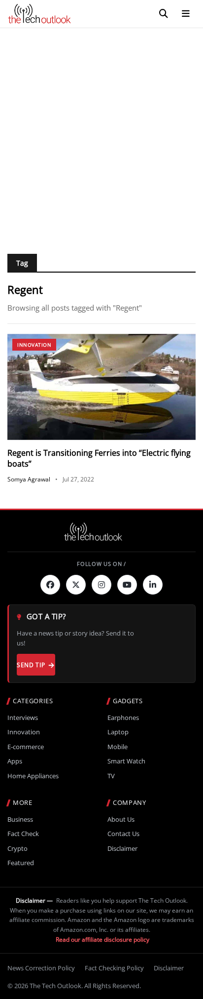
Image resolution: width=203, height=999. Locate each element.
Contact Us (123, 834)
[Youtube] (127, 585)
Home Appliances (33, 776)
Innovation (34, 344)
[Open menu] (186, 14)
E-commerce (25, 747)
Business (20, 819)
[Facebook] (50, 585)
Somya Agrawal (28, 479)
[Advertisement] (101, 135)
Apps (14, 761)
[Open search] (163, 14)
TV (111, 776)
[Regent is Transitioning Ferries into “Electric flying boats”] (101, 387)
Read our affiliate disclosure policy (102, 939)
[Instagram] (101, 585)
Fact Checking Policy (114, 967)
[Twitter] (76, 585)
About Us (121, 819)
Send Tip (31, 665)
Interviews (22, 718)
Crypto (17, 848)
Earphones (123, 718)
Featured (20, 863)
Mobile (117, 747)
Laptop (118, 732)
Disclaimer (122, 848)
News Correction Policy (41, 967)
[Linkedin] (153, 585)
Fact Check (23, 834)
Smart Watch (126, 761)
